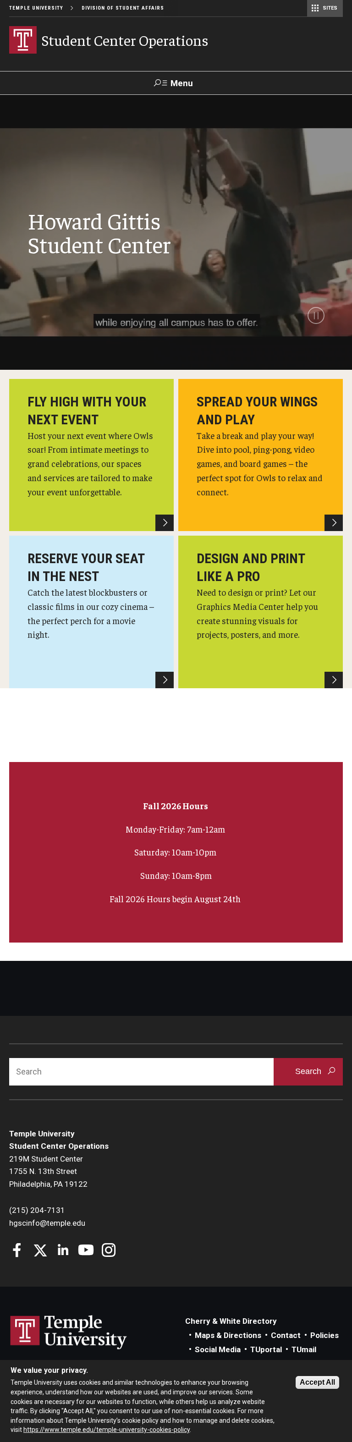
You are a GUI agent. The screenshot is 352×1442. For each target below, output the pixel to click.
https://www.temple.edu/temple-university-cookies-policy (106, 1429)
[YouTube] (86, 1251)
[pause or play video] (316, 315)
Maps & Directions (228, 1335)
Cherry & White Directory (231, 1321)
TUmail (304, 1349)
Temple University (36, 8)
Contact (286, 1335)
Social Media (218, 1349)
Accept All (317, 1382)
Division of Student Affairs (123, 8)
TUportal (266, 1349)
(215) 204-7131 (37, 1210)
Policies (324, 1335)
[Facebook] (17, 1251)
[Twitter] (40, 1251)
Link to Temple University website (68, 1332)
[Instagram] (109, 1251)
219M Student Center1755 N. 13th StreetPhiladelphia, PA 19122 (48, 1171)
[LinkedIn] (63, 1251)
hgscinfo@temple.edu (47, 1223)
